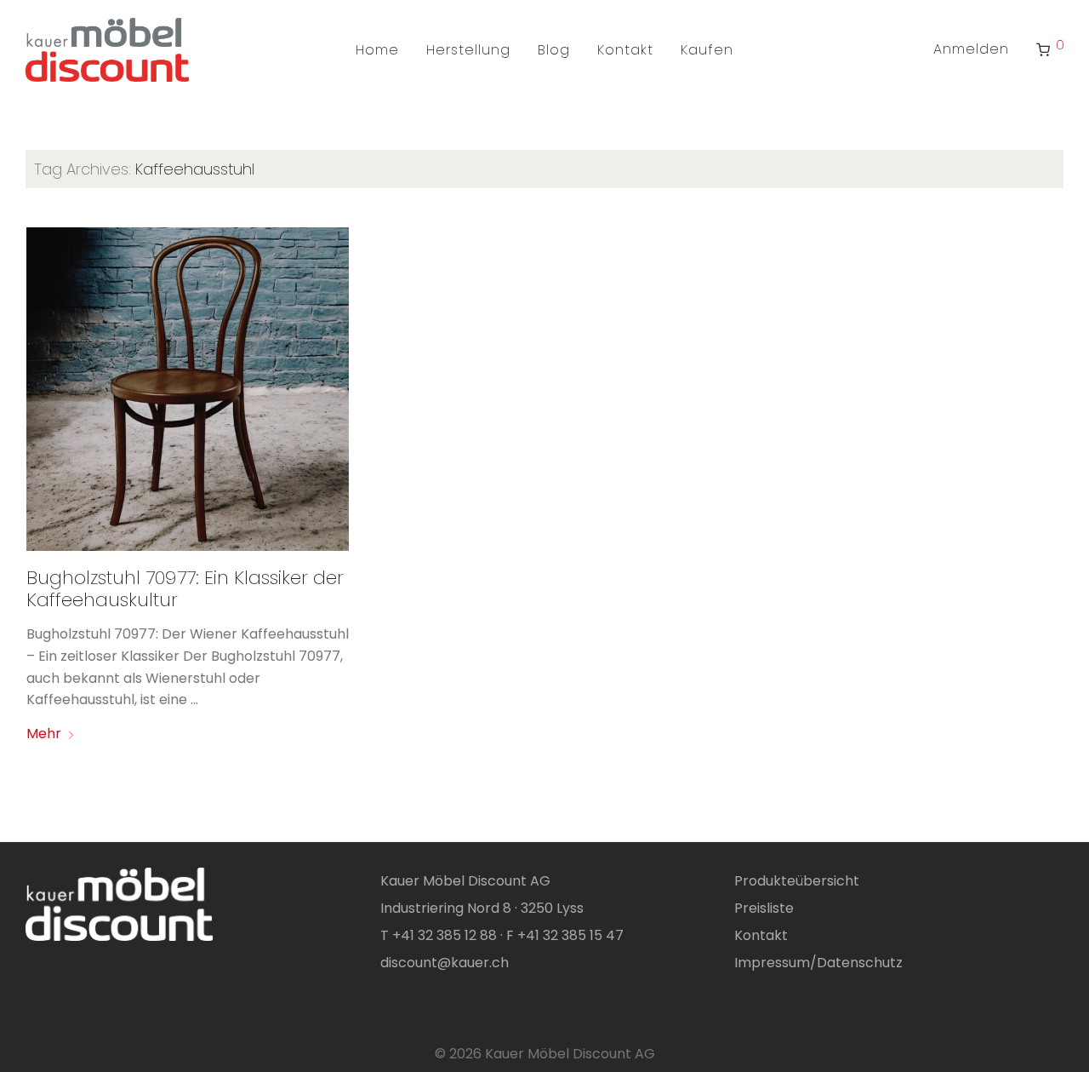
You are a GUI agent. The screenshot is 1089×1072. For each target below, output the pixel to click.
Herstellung (468, 50)
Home (377, 50)
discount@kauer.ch (444, 962)
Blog (554, 50)
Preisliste (764, 908)
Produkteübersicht (796, 881)
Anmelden (971, 49)
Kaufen (707, 50)
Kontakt (625, 50)
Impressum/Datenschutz (818, 962)
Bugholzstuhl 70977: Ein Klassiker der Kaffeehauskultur (185, 589)
